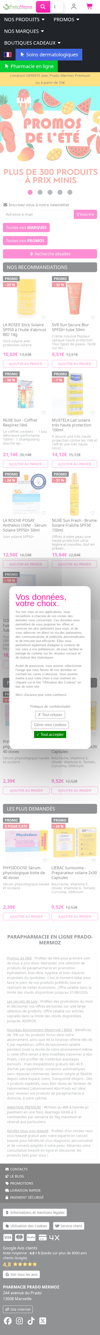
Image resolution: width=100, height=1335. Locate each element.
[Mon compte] (74, 6)
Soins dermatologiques (51, 54)
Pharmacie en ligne (31, 66)
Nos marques (22, 31)
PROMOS (64, 19)
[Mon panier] (89, 6)
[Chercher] (43, 7)
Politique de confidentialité (50, 706)
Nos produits (22, 19)
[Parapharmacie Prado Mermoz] (18, 6)
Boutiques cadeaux (30, 43)
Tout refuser (51, 714)
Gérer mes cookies (50, 724)
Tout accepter (52, 734)
